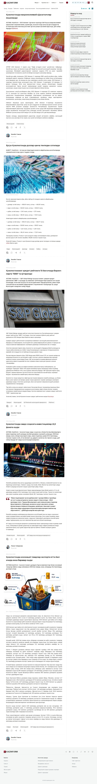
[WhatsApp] (11, 127)
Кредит (9, 402)
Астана (45, 249)
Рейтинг (51, 402)
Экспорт (15, 727)
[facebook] (77, 752)
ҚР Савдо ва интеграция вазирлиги (38, 535)
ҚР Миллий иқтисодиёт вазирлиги (35, 402)
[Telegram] (16, 127)
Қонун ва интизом (30, 8)
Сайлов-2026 (54, 8)
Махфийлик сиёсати (43, 763)
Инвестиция (11, 535)
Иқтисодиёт (10, 124)
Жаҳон (5, 772)
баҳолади (50, 396)
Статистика (20, 124)
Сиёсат (6, 763)
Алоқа (73, 763)
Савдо (9, 727)
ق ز (86, 2)
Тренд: (5, 8)
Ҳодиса (22, 8)
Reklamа (74, 766)
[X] (24, 127)
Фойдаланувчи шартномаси (45, 760)
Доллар (24, 249)
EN (80, 2)
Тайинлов (16, 8)
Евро (8, 249)
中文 (83, 2)
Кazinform (14, 28)
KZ (73, 2)
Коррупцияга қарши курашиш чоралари (48, 769)
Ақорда (10, 8)
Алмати (31, 249)
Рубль (38, 249)
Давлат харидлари (43, 772)
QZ (75, 2)
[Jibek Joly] (84, 8)
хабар (8, 243)
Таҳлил (61, 2)
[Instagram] (7, 127)
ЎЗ (88, 2)
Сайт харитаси (76, 760)
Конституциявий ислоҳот (43, 8)
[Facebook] (20, 127)
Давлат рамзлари (42, 766)
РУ (78, 2)
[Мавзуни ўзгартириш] (68, 2)
